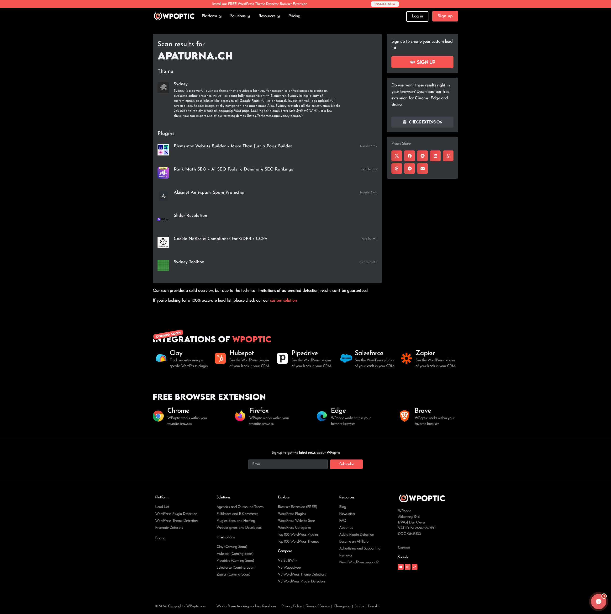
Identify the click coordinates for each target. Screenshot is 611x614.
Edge (338, 411)
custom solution (283, 301)
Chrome (178, 411)
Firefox (258, 411)
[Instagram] (408, 567)
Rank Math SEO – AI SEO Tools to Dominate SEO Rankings (233, 169)
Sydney (181, 84)
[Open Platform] (220, 16)
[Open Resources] (278, 16)
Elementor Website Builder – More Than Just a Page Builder (233, 146)
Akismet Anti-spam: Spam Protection (210, 193)
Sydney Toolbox (189, 262)
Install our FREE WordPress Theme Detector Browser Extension (259, 4)
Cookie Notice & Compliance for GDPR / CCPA (221, 239)
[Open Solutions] (249, 16)
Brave (423, 411)
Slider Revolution (190, 216)
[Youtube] (401, 567)
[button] (396, 155)
